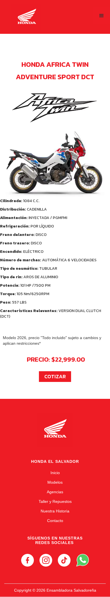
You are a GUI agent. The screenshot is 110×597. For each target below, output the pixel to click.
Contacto (55, 520)
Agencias (55, 492)
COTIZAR (55, 376)
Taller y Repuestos (55, 501)
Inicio (55, 472)
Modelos (55, 482)
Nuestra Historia (55, 511)
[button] (101, 15)
